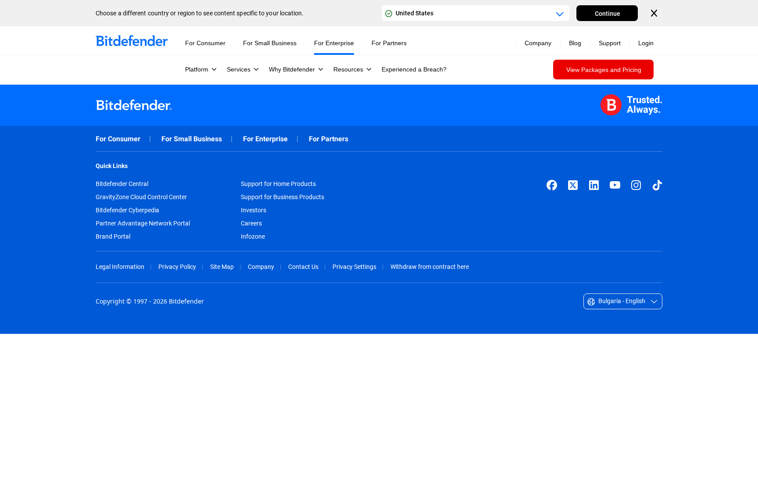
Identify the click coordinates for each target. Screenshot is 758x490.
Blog (575, 42)
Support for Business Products (282, 197)
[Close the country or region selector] (655, 13)
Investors (253, 210)
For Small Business (191, 139)
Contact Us (303, 266)
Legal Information (120, 266)
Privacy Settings (354, 266)
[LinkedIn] (594, 185)
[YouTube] (615, 185)
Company (261, 266)
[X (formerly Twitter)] (573, 185)
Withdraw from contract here (429, 266)
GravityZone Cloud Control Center (141, 197)
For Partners (328, 139)
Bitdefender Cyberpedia (127, 210)
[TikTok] (657, 185)
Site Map (222, 266)
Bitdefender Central (122, 184)
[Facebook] (552, 185)
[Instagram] (636, 185)
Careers (251, 223)
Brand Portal (113, 236)
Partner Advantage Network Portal (143, 223)
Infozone (253, 236)
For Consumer (118, 139)
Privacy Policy (177, 266)
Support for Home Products (278, 184)
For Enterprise (265, 139)
